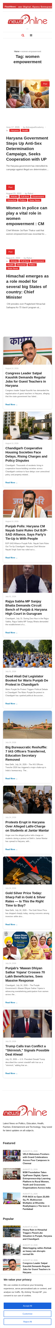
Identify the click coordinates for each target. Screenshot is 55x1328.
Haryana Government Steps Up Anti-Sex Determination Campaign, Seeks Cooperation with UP (27, 149)
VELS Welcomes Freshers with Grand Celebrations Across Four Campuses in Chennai (36, 1159)
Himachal (11, 200)
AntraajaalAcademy (35, 127)
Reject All (27, 1322)
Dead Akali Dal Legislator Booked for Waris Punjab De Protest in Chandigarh (26, 680)
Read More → (11, 404)
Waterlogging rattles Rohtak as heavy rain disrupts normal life (37, 1251)
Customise (27, 1314)
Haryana (15, 130)
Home (17, 51)
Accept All (27, 1306)
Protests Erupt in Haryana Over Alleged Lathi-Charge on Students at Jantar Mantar (27, 826)
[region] (27, 1301)
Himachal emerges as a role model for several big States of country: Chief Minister (27, 287)
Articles (14, 196)
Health (25, 130)
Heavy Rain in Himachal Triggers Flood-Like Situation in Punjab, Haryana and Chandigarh (37, 1234)
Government (38, 196)
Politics (23, 200)
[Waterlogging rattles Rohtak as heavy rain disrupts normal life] (12, 1249)
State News (34, 200)
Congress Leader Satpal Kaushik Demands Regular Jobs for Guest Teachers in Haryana (36, 1268)
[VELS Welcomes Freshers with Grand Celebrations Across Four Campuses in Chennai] (12, 1156)
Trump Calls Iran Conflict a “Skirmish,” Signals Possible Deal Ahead (27, 1050)
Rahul (30, 193)
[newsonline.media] (27, 19)
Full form (25, 196)
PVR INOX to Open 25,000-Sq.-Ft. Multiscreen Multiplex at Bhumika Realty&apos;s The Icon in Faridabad (36, 1202)
